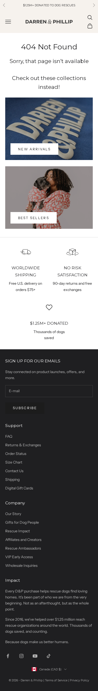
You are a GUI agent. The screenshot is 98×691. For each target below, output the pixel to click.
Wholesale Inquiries (21, 565)
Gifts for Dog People (22, 522)
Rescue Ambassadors (23, 548)
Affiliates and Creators (23, 539)
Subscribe (25, 408)
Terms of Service (56, 680)
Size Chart (13, 462)
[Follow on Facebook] (7, 656)
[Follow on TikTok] (48, 656)
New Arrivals (34, 149)
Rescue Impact (17, 531)
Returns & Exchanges (23, 445)
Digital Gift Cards (19, 488)
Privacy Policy (79, 680)
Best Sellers (33, 218)
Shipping (12, 479)
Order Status (15, 453)
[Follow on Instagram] (21, 656)
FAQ (8, 436)
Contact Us (14, 471)
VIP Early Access (19, 557)
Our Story (13, 513)
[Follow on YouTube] (35, 656)
